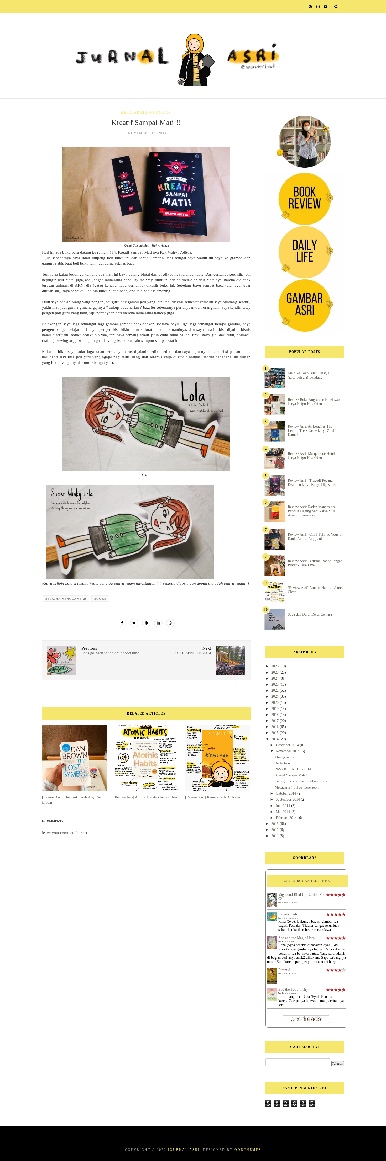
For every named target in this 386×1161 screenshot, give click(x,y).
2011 (275, 836)
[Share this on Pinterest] (146, 623)
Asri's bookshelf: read (308, 881)
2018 (275, 715)
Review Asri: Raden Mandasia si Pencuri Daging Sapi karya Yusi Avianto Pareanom (312, 511)
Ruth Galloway (290, 918)
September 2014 (288, 799)
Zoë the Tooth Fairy (293, 990)
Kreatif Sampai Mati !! (292, 775)
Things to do (284, 757)
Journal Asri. (184, 1150)
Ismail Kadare (289, 973)
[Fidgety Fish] (272, 920)
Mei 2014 (283, 812)
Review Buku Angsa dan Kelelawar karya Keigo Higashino (314, 402)
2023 (275, 684)
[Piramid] (272, 983)
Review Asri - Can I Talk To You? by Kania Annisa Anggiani (315, 536)
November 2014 (288, 751)
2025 (275, 672)
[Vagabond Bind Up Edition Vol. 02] (272, 906)
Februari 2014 (287, 818)
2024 (275, 678)
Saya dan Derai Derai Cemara (310, 614)
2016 (275, 727)
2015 (275, 733)
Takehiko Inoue (290, 902)
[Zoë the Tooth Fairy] (272, 1000)
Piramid (284, 970)
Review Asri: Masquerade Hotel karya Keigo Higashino (311, 456)
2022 (275, 691)
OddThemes (247, 1150)
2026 (275, 666)
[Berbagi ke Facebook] (122, 623)
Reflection (282, 763)
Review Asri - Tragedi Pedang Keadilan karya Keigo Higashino (312, 482)
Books (100, 598)
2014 (275, 739)
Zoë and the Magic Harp (296, 938)
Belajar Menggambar (146, 112)
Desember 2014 (288, 745)
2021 (275, 697)
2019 (275, 709)
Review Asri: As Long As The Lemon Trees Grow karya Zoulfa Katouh (312, 430)
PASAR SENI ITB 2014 (293, 769)
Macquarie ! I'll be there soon (297, 787)
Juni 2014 (283, 806)
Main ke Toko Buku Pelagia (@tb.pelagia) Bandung (308, 375)
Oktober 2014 (286, 793)
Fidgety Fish (287, 914)
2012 (275, 830)
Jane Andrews (289, 941)
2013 (275, 824)
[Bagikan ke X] (134, 623)
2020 (275, 703)
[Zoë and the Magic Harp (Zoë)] (272, 948)
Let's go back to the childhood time (301, 781)
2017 (275, 721)
